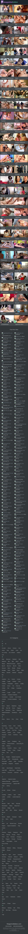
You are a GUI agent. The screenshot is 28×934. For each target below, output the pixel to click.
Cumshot (4, 699)
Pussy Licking (5, 843)
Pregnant (7, 839)
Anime (3, 650)
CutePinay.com (5, 564)
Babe (3, 659)
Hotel (15, 761)
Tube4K (23, 401)
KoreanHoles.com (6, 405)
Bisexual (4, 668)
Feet (6, 728)
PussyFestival (5, 451)
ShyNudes (4, 500)
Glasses (3, 748)
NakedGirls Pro (5, 354)
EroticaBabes (5, 397)
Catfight (3, 681)
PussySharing (18, 438)
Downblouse (14, 712)
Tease (21, 883)
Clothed (3, 688)
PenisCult (17, 399)
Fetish (16, 728)
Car (8, 679)
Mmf (7, 810)
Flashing (3, 732)
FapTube (4, 471)
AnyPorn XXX (18, 553)
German (3, 743)
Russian (8, 850)
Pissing (13, 834)
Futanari (3, 736)
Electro (8, 719)
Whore (18, 907)
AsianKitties (4, 431)
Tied (14, 887)
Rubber (3, 850)
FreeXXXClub (5, 507)
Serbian (21, 856)
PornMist (4, 529)
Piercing (8, 834)
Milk (3, 810)
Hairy (3, 756)
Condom (3, 690)
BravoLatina (4, 604)
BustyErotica (5, 390)
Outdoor (3, 828)
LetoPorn (17, 352)
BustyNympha (18, 512)
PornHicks (4, 381)
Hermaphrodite (15, 759)
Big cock (9, 665)
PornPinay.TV (5, 435)
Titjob (3, 890)
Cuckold (11, 697)
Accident (4, 648)
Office (3, 823)
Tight (18, 887)
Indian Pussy (12, 770)
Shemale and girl (17, 859)
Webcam (4, 907)
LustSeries (17, 455)
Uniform (19, 896)
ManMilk (4, 418)
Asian (17, 650)
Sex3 (9, 512)
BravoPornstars (18, 366)
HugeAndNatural (18, 589)
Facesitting (4, 725)
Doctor (13, 708)
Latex (15, 794)
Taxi (11, 883)
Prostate (13, 839)
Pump (15, 841)
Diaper (19, 705)
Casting (18, 679)
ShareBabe (17, 535)
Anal (19, 648)
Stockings (11, 874)
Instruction (10, 772)
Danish (8, 705)
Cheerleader (10, 683)
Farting (19, 725)
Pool (8, 836)
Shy (3, 863)
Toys (12, 890)
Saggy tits (4, 854)
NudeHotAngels (5, 579)
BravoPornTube (18, 538)
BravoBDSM (4, 428)
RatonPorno (17, 435)
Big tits (14, 665)
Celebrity (14, 681)
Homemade (4, 761)
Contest (3, 692)
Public (3, 841)
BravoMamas (18, 343)
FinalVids (4, 545)
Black (9, 668)
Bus (3, 674)
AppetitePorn (5, 454)
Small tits (4, 867)
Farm (14, 725)
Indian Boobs (17, 768)
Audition (18, 652)
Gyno (12, 752)
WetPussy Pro (18, 599)
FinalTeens (4, 387)
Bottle (13, 670)
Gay (19, 741)
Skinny (7, 863)
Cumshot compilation (12, 699)
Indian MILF (4, 770)
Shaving (3, 859)
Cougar (8, 692)
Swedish (20, 876)
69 (2, 643)
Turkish (20, 890)
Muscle (3, 812)
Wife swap (8, 910)
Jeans (3, 785)
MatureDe (4, 491)
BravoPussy (4, 622)
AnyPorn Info (17, 596)
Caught (8, 681)
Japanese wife (16, 783)
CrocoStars (4, 542)
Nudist (20, 816)
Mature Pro (4, 519)
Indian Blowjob (10, 768)
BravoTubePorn (5, 467)
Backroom (8, 659)
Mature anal (17, 805)
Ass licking (4, 652)
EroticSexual (17, 607)
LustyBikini (17, 509)
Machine (3, 803)
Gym (8, 752)
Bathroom (4, 661)
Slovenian (10, 865)
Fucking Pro (17, 356)
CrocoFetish (4, 425)
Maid (9, 803)
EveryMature (5, 607)
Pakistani (4, 832)
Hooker (10, 761)
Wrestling (14, 910)
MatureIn (17, 468)
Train (16, 890)
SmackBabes (18, 441)
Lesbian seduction (16, 796)
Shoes (8, 861)
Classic (8, 685)
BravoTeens (17, 418)
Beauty (3, 663)
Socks (15, 867)
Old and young (13, 823)
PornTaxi (4, 522)
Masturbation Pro (5, 474)
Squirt (16, 872)
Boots (9, 670)
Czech (3, 701)
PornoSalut (17, 372)
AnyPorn (17, 428)
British (3, 672)
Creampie (4, 694)
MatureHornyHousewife (7, 364)
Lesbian (8, 796)
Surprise (9, 876)
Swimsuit (4, 879)
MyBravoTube (18, 482)
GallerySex (4, 532)
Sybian (19, 879)
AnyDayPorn (4, 484)
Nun (3, 819)
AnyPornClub (17, 445)
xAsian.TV (17, 620)
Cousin (18, 692)
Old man (20, 823)
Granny (9, 750)
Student (3, 876)
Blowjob (18, 668)
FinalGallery (17, 518)
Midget (9, 808)
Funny (21, 734)
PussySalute (5, 342)
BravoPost (4, 510)
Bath (20, 659)
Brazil (18, 670)
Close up (18, 685)
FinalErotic (4, 384)
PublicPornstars (5, 374)
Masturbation (4, 805)
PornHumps (4, 591)
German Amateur (10, 743)
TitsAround (4, 444)
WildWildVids (17, 592)
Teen (3, 885)
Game (9, 741)
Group (3, 752)
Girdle (3, 745)
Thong (3, 887)
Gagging (3, 741)
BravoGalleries (5, 601)
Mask (13, 803)
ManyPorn (4, 497)
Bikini (19, 665)
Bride (22, 670)
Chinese (16, 683)
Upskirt (3, 899)
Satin (10, 854)
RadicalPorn (4, 487)
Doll (3, 710)
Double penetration (6, 712)
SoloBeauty (17, 563)
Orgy (19, 825)
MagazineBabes (5, 464)
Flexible (9, 732)
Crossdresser (4, 697)
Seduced (10, 856)
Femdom (11, 728)
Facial (10, 725)
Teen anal (8, 885)
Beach (21, 661)
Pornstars (13, 836)
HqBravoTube (5, 576)
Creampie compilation (12, 694)
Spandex (8, 870)
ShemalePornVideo (19, 549)
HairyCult (4, 597)
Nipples (8, 816)
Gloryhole (9, 748)
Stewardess (4, 874)
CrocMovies (17, 499)
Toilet (7, 890)
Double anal (19, 710)
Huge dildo (4, 763)
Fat (2, 728)
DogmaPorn (4, 494)
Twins (3, 892)
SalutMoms (4, 348)
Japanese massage (6, 781)
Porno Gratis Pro (18, 626)
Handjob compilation (16, 756)
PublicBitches (18, 566)
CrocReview (17, 572)
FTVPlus (4, 448)
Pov (3, 839)
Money (15, 810)
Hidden (21, 759)
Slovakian (4, 865)
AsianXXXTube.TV (19, 408)
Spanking (19, 870)
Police (18, 834)
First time (14, 730)
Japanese (4, 779)
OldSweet (17, 432)
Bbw (13, 661)
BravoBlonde (17, 522)
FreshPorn (17, 422)
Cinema (3, 685)
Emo (13, 719)
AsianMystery (18, 617)
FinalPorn (4, 438)
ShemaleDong (18, 379)
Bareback (15, 659)
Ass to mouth (12, 652)
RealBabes (17, 623)
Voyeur (14, 903)
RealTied (4, 628)
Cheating (4, 683)
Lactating (4, 794)
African (9, 648)
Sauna (14, 854)
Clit (13, 685)
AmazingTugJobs (18, 425)
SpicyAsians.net (5, 408)
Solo (3, 870)
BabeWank (17, 528)
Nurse (7, 819)
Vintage (8, 903)
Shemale (9, 859)
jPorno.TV (17, 545)
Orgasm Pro (17, 542)
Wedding (9, 907)
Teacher (15, 883)
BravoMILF (4, 477)
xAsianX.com (18, 415)
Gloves (15, 748)
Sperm (3, 872)
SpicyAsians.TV (5, 461)
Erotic (17, 719)
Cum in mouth (18, 697)
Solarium (21, 867)
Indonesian (19, 770)
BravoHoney (17, 389)
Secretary (4, 856)
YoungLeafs (17, 382)
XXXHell (17, 630)
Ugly (3, 896)
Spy (12, 872)
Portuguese (19, 836)
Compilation (19, 688)
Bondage (4, 670)
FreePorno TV (5, 339)
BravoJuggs (4, 594)
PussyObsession (18, 448)
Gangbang (14, 741)
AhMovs (11, 584)
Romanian (20, 847)
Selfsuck (16, 856)
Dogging (19, 708)
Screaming (20, 854)
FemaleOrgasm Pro (6, 618)
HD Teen (4, 759)
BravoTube (4, 567)
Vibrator (3, 903)
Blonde (13, 668)
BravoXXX (4, 539)
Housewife (20, 761)
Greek (14, 750)
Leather (3, 796)
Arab (8, 650)
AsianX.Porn (4, 377)
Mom (11, 810)
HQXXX (11, 547)
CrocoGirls (4, 557)
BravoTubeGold (5, 458)
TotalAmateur (5, 516)
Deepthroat (14, 705)
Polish (3, 836)
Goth (20, 748)
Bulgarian (20, 672)
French (9, 734)
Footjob (18, 732)
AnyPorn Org (17, 339)
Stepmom (22, 872)
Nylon (11, 819)
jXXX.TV (17, 613)
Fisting (20, 730)
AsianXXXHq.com (19, 603)
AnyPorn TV (4, 632)
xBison (10, 350)
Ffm (21, 728)
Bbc (9, 661)
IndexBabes (17, 489)
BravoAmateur (18, 451)
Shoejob (3, 861)
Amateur (14, 648)
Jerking (8, 785)
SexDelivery (17, 464)
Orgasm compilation (11, 825)
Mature (10, 805)
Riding (14, 847)
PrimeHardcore (18, 505)
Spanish (13, 870)
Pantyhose (15, 832)
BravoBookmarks (18, 926)
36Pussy (17, 586)
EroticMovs (4, 588)
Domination (8, 710)
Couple (13, 692)
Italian (21, 772)
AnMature (17, 559)
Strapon (17, 874)
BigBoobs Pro (5, 367)
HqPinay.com (18, 385)
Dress (20, 712)
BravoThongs (18, 349)
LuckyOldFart (5, 481)
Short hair (14, 861)
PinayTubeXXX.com (6, 335)
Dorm (13, 710)
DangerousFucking (19, 479)
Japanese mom (15, 781)
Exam (22, 719)
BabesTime (4, 551)
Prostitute (19, 839)
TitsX (9, 572)
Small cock (16, 865)
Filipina (3, 730)
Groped (18, 750)
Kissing (3, 790)
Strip (22, 874)
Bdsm (17, 661)
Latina (19, 794)
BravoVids (17, 346)
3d (5, 643)
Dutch (3, 714)
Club (8, 688)
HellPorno (17, 458)
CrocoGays (4, 394)
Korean (13, 790)
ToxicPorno (17, 471)
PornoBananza (5, 614)
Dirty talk (8, 708)
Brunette (8, 672)
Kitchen (8, 790)
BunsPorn (17, 461)
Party (21, 832)
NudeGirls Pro (5, 570)
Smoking (10, 867)
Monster (20, 810)
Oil (7, 823)
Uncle (7, 896)
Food (14, 732)
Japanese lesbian (12, 779)
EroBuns (4, 611)
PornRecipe (17, 334)
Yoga (3, 914)
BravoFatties (5, 504)
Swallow (14, 876)
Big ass (19, 663)
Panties (9, 832)
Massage (18, 803)
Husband (17, 763)
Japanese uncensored (6, 783)
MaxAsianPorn (5, 400)
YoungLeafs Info (18, 359)
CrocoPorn (17, 610)
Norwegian (14, 816)
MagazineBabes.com (9, 2)
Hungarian (11, 763)
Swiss (14, 879)
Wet (14, 907)
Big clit (3, 665)
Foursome (4, 734)
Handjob (8, 756)
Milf (13, 808)
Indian (3, 768)
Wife (3, 910)
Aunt (3, 654)
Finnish (8, 730)
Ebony (3, 719)
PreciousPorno (5, 535)
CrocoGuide (4, 554)
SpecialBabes (18, 404)
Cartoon (13, 679)
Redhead (9, 847)
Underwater (12, 896)
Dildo (3, 708)
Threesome (9, 887)
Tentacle (14, 885)
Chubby (22, 683)
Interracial (16, 772)
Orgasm (3, 825)
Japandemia (4, 625)
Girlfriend (8, 745)
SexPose (17, 532)
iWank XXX (4, 371)
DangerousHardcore (6, 358)
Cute (20, 699)
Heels (9, 759)
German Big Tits (20, 743)
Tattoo (7, 883)
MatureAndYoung (18, 502)
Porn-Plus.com (18, 569)
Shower (20, 861)
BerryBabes (4, 345)
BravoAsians (5, 421)
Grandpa (3, 750)
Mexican (3, 808)
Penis (3, 834)
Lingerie (3, 799)
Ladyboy (9, 794)
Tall (2, 883)
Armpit (12, 650)
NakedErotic (17, 556)
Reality (3, 847)
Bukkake (14, 672)
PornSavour (17, 474)
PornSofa (17, 525)
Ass (21, 650)
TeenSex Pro (17, 369)
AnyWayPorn (17, 495)
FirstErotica (17, 492)
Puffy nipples (9, 841)
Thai (19, 885)
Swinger (9, 879)
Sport (8, 872)
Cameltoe (4, 679)
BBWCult (4, 560)
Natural (3, 816)
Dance (3, 705)
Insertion (4, 772)
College (12, 688)
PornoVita (17, 392)
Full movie (15, 734)
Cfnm (19, 681)
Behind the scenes (11, 663)
